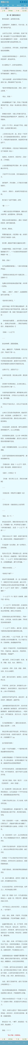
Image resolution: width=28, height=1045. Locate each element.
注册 (26, 1)
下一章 (17, 10)
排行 (3, 5)
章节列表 (10, 10)
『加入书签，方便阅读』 (14, 1035)
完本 (13, 5)
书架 (25, 5)
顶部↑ (24, 1042)
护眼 (23, 8)
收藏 (8, 5)
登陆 (22, 1)
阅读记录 (19, 5)
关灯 (26, 8)
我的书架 (10, 1042)
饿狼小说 (5, 2)
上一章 (3, 10)
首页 (3, 1042)
